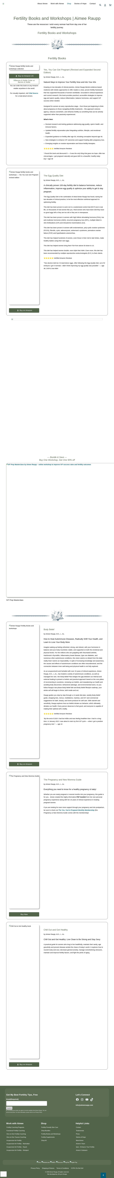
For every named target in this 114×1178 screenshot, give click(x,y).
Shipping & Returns (48, 1168)
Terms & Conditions (62, 1168)
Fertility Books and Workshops (50, 1134)
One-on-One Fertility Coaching (16, 1134)
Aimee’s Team (80, 1143)
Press (78, 1134)
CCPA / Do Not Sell (77, 1168)
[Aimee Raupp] (4, 3)
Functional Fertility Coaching (16, 1130)
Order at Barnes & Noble (26, 81)
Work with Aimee (57, 4)
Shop (69, 4)
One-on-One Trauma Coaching (16, 1137)
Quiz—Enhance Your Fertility (85, 1147)
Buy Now (24, 914)
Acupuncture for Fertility (14, 1140)
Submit (9, 1108)
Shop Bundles (45, 1130)
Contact (93, 4)
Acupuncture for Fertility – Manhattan (18, 1143)
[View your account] (105, 5)
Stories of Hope (80, 4)
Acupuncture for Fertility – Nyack (17, 1147)
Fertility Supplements (48, 1137)
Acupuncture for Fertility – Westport (18, 1150)
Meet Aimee (79, 1140)
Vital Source (33, 93)
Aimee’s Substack (81, 1150)
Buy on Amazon (26, 310)
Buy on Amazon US (25, 76)
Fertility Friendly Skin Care (49, 1127)
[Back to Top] (103, 1175)
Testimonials (80, 1130)
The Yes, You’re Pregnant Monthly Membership (77, 810)
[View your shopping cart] (110, 5)
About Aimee (42, 4)
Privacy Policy (35, 1168)
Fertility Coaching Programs (15, 1127)
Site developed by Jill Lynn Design (57, 1174)
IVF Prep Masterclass (14, 600)
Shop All (44, 1140)
